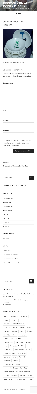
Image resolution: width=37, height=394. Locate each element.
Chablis (29, 331)
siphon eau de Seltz (23, 372)
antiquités (14, 316)
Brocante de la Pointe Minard (15, 4)
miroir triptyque (9, 353)
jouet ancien (19, 350)
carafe (22, 331)
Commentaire (8, 83)
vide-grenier (8, 379)
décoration (19, 342)
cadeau (6, 331)
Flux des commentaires (11, 259)
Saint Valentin (9, 372)
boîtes (6, 320)
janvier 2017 (7, 226)
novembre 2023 (8, 198)
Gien (22, 346)
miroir (28, 350)
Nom (5, 110)
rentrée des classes (11, 368)
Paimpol (22, 357)
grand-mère (8, 350)
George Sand (14, 346)
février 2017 (7, 222)
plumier (15, 361)
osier (14, 357)
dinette (18, 338)
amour (6, 316)
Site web (6, 130)
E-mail (6, 120)
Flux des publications (10, 255)
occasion (7, 357)
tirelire (6, 375)
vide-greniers (20, 379)
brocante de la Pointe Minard (14, 324)
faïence (28, 342)
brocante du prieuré (11, 327)
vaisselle (14, 375)
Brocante (14, 320)
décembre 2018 (8, 206)
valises (22, 375)
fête (5, 346)
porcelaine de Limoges (12, 364)
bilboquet (24, 316)
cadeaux (14, 331)
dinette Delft (8, 342)
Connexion (7, 251)
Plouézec (7, 361)
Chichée (7, 335)
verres (29, 375)
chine (14, 335)
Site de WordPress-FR (11, 263)
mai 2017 (6, 214)
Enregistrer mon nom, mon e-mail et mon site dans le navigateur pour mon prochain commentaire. (17, 143)
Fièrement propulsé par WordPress (14, 389)
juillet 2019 (7, 202)
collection (22, 335)
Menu (19, 13)
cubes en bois (9, 338)
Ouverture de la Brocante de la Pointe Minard (18, 294)
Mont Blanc (22, 353)
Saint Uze (23, 368)
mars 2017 (6, 218)
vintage (30, 379)
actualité (6, 239)
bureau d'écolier (26, 327)
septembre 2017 (9, 210)
